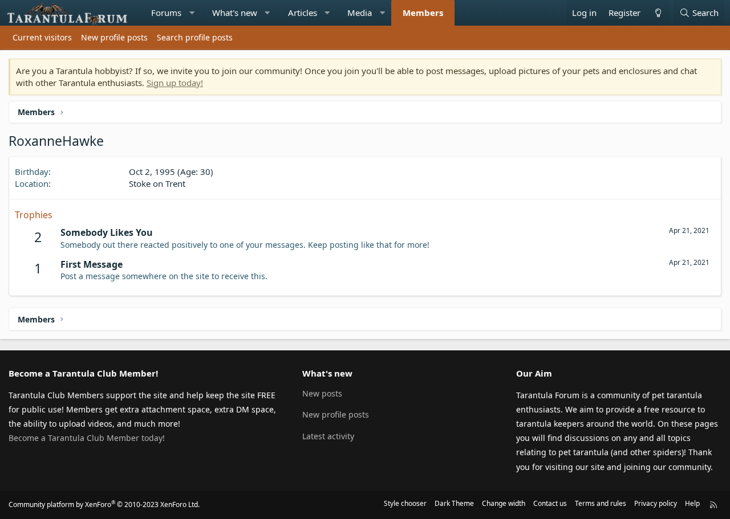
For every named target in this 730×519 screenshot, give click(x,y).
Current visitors (42, 37)
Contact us (550, 503)
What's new (234, 12)
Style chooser (405, 503)
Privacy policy (655, 503)
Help (692, 503)
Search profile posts (195, 37)
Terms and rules (600, 503)
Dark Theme (454, 503)
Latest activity (328, 436)
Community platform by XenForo (104, 504)
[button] (192, 13)
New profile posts (114, 37)
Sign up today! (175, 82)
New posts (322, 393)
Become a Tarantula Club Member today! (87, 437)
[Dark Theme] (657, 13)
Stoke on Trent (157, 183)
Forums (166, 12)
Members (423, 12)
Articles (302, 12)
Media (359, 12)
